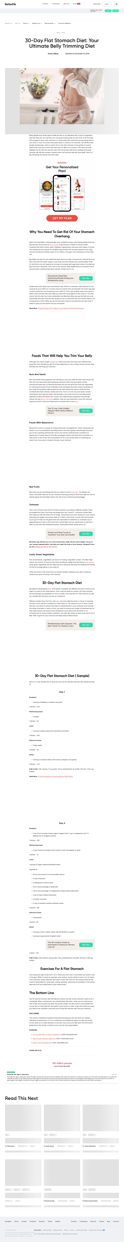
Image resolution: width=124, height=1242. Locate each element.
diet (76, 401)
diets (49, 589)
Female (115, 10)
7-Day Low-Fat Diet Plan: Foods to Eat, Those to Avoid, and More (22, 1140)
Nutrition (7, 23)
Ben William (54, 54)
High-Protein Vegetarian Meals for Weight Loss (22, 1195)
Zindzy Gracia (50, 1146)
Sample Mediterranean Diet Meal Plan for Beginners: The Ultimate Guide (61, 1140)
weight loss (54, 362)
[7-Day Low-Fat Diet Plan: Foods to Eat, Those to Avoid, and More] (23, 1118)
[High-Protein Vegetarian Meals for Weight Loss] (23, 1172)
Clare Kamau (10, 1146)
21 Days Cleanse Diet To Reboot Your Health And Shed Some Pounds (61, 308)
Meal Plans (53, 1134)
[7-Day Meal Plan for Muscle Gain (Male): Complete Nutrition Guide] (62, 1172)
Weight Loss (36, 23)
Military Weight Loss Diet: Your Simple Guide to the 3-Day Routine (100, 1140)
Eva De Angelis (50, 1201)
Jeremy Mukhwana (90, 1146)
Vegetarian (17, 1189)
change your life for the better (46, 547)
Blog (58, 32)
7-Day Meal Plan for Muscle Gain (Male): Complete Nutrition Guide (60, 1195)
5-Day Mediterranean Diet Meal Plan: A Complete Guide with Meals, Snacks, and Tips (99, 1195)
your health (54, 245)
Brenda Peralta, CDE (15, 1206)
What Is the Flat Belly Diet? (42, 1043)
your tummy (47, 399)
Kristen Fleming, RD (21, 1151)
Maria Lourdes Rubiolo (91, 1201)
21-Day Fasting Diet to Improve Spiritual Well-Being (55, 776)
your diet (75, 492)
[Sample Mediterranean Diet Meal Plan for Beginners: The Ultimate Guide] (62, 1118)
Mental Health (49, 23)
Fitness (25, 23)
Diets (16, 23)
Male (108, 10)
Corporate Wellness (64, 23)
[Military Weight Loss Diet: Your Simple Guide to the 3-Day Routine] (101, 1118)
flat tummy (90, 562)
